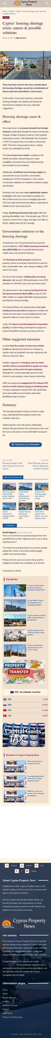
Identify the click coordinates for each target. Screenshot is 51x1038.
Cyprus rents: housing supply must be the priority (40, 495)
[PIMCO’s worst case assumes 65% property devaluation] (15, 796)
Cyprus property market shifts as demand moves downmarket (36, 617)
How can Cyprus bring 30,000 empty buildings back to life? (9, 495)
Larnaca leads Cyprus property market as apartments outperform (36, 587)
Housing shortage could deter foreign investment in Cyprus (13, 466)
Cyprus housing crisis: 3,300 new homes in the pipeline (35, 632)
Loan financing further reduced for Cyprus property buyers (35, 778)
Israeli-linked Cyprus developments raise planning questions (24, 496)
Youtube (33, 871)
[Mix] (43, 44)
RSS (42, 866)
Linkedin (29, 866)
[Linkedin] (25, 44)
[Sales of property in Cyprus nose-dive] (15, 766)
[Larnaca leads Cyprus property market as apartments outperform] (15, 590)
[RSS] (36, 865)
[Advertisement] (25, 832)
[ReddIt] (37, 44)
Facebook (14, 866)
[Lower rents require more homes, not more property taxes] (41, 506)
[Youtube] (27, 871)
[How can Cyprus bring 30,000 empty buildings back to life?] (9, 486)
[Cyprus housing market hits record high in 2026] (25, 506)
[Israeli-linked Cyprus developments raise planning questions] (25, 486)
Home (5, 11)
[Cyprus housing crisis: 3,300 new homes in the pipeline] (15, 635)
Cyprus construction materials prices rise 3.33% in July (34, 647)
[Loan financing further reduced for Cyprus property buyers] (15, 781)
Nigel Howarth (21, 38)
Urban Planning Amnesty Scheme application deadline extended (38, 466)
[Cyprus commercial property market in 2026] (9, 506)
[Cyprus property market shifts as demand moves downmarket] (15, 620)
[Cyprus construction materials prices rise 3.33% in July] (15, 650)
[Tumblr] (31, 44)
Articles (11, 11)
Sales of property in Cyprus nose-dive (34, 762)
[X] (19, 44)
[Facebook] (13, 44)
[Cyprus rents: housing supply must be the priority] (41, 486)
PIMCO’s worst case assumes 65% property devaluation (35, 793)
